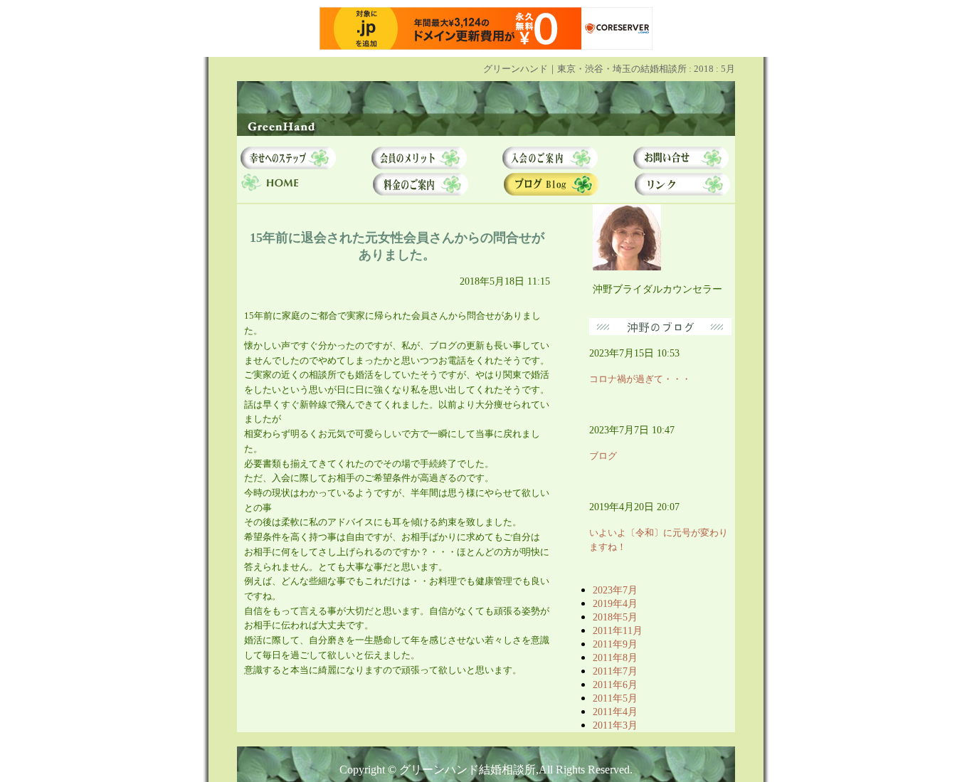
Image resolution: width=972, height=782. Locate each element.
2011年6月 (615, 684)
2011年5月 (615, 698)
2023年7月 (615, 590)
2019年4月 (615, 603)
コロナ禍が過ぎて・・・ (640, 379)
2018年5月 (615, 617)
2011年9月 (615, 644)
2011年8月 (615, 657)
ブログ (603, 455)
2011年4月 (615, 711)
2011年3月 (615, 725)
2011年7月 (615, 671)
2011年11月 (618, 630)
